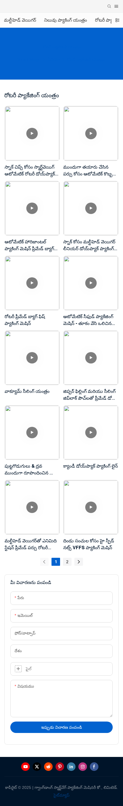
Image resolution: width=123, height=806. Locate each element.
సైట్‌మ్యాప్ (61, 795)
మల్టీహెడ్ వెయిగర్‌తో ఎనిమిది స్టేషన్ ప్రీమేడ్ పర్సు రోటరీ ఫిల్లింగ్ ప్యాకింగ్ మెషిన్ (31, 544)
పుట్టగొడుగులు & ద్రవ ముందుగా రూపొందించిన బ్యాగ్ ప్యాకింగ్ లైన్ (32, 469)
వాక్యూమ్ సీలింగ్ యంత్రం (27, 391)
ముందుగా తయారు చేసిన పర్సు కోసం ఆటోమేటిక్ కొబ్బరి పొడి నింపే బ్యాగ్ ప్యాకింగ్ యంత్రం (89, 170)
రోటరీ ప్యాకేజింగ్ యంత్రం (86, 59)
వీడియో (53, 59)
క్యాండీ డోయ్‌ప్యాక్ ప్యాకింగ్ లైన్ (90, 465)
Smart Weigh (29, 59)
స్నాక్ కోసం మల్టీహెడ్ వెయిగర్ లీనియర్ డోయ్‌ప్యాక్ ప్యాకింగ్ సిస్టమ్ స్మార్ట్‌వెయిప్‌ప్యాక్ (89, 245)
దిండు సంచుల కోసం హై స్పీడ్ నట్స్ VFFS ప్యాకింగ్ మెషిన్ (88, 544)
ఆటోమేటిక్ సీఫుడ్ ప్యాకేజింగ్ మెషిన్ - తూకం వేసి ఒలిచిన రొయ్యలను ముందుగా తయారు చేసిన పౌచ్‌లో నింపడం (90, 320)
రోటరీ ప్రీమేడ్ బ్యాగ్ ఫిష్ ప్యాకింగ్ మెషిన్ (25, 320)
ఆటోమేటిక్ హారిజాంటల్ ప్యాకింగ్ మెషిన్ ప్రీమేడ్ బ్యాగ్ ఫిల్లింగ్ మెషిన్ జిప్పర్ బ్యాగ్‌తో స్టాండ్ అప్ (30, 245)
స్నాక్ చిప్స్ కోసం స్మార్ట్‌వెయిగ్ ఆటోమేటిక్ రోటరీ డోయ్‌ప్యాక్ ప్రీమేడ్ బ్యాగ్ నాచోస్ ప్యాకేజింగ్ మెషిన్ (32, 170)
